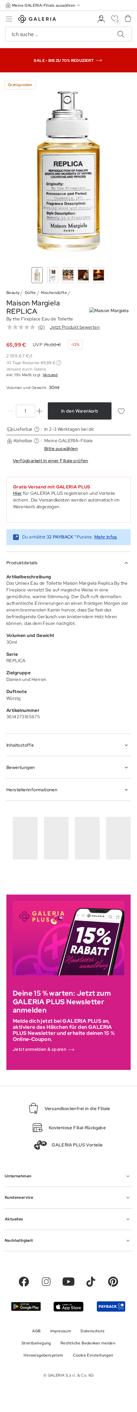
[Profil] (101, 19)
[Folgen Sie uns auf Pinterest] (113, 1281)
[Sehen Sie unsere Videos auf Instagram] (46, 1281)
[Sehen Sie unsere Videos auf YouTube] (68, 1281)
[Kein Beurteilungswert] (22, 327)
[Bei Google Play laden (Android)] (26, 1306)
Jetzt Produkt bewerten (75, 327)
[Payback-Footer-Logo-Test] (111, 1306)
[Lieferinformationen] (36, 429)
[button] (43, 5)
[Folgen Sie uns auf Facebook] (24, 1281)
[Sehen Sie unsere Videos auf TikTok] (90, 1281)
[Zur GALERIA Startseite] (37, 20)
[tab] (68, 171)
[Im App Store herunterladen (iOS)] (68, 1307)
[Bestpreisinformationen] (58, 362)
